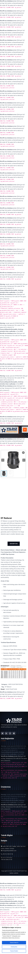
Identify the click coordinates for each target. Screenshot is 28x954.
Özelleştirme (14, 946)
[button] (23, 460)
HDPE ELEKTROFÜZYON (15, 684)
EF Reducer (8, 687)
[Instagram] (10, 733)
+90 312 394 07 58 (7, 854)
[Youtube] (13, 733)
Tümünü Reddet (14, 951)
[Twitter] (2, 733)
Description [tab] (14, 543)
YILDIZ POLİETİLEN (11, 689)
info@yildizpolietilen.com (9, 850)
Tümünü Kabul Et (14, 942)
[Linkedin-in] (6, 733)
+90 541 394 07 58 (6, 859)
